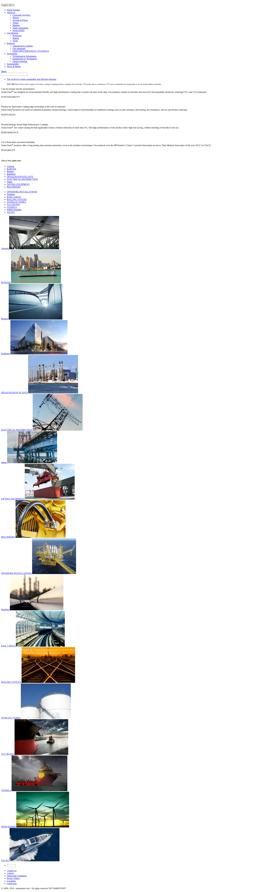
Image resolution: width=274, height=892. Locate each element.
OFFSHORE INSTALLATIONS (22, 192)
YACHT (11, 212)
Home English (13, 10)
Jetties (9, 182)
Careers (10, 873)
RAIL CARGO (14, 197)
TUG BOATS (13, 204)
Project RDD (18, 30)
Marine (16, 38)
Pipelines (11, 194)
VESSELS (12, 207)
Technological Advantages (24, 56)
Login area (12, 883)
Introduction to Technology (25, 59)
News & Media (14, 66)
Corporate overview (22, 15)
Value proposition (20, 28)
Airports (10, 166)
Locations (11, 881)
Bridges (10, 171)
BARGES (11, 169)
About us (11, 12)
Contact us (11, 870)
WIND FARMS (14, 210)
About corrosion (20, 61)
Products (11, 43)
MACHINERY (14, 187)
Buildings (11, 174)
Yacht (15, 41)
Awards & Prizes (20, 20)
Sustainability (13, 64)
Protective (17, 35)
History (16, 17)
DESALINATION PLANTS (20, 176)
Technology (12, 53)
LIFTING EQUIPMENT (18, 184)
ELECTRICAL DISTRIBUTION (22, 179)
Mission (16, 25)
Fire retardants (19, 48)
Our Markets (12, 33)
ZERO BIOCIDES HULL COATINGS (31, 51)
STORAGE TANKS (16, 202)
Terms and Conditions (17, 876)
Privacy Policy (13, 878)
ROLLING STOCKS (17, 199)
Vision (15, 23)
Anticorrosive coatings (23, 46)
